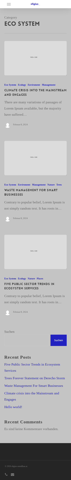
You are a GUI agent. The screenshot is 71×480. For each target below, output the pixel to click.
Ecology (22, 85)
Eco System (10, 85)
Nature (51, 184)
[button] (9, 4)
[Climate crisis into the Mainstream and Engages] (35, 58)
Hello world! (13, 407)
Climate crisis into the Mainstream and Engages (31, 396)
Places (40, 278)
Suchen (9, 331)
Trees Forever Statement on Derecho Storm (34, 378)
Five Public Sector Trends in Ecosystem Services (32, 367)
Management (48, 85)
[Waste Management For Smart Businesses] (35, 158)
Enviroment (34, 85)
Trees (59, 184)
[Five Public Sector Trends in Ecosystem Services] (35, 252)
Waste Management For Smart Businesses (33, 386)
